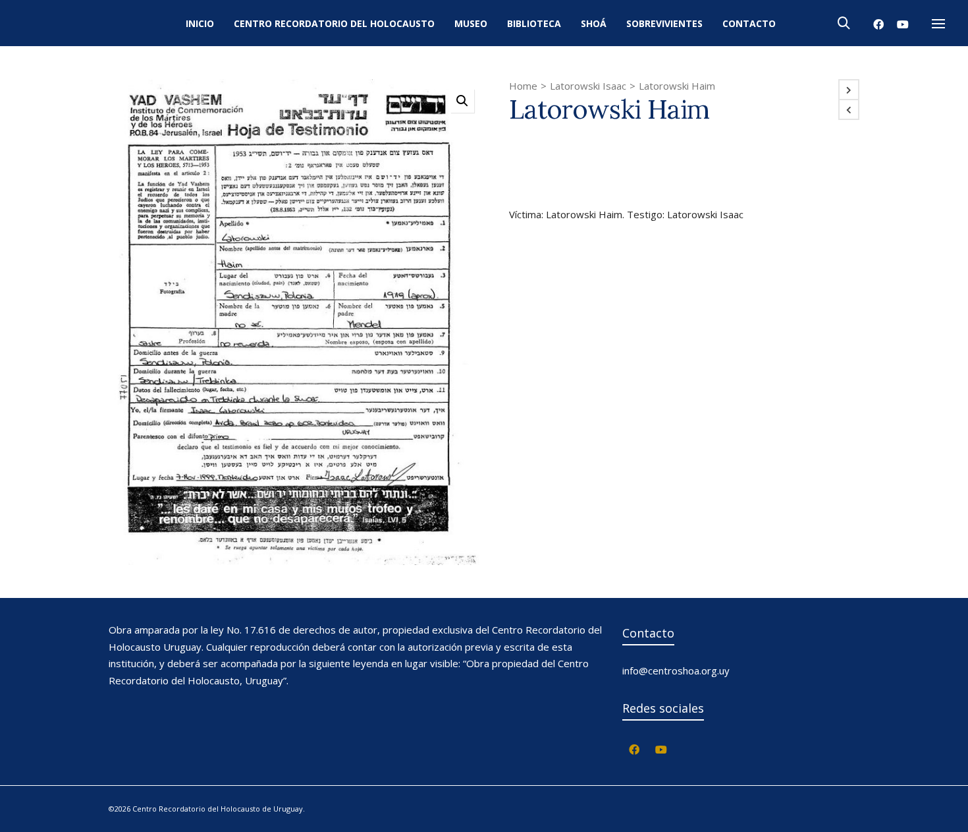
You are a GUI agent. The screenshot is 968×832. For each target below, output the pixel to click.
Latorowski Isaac (588, 85)
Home (523, 85)
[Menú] (938, 24)
